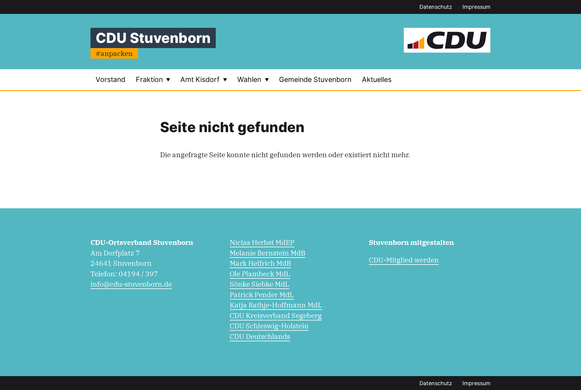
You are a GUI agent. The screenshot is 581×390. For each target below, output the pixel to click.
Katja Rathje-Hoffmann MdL (276, 304)
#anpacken (114, 53)
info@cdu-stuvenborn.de (131, 283)
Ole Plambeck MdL (260, 273)
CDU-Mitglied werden (404, 259)
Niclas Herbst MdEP (262, 242)
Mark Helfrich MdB (260, 263)
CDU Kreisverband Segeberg (276, 315)
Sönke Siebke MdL (259, 283)
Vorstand (110, 79)
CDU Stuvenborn (153, 37)
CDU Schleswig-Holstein (269, 325)
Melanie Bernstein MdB (267, 252)
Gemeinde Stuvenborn (315, 79)
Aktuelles (377, 79)
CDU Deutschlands (260, 336)
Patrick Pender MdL (262, 294)
